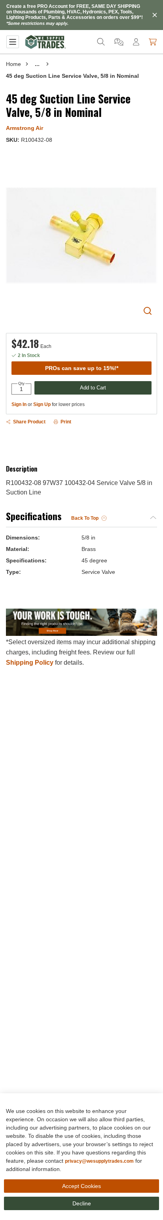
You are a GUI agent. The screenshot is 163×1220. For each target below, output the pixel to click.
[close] (154, 15)
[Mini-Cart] (153, 42)
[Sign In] (136, 41)
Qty (21, 383)
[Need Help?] (118, 41)
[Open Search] (101, 42)
